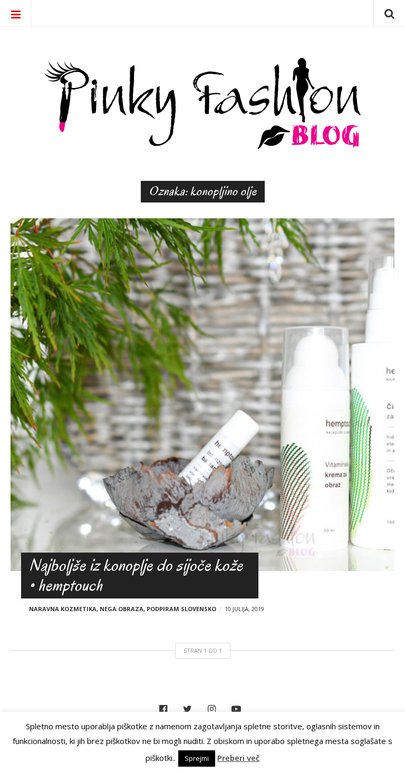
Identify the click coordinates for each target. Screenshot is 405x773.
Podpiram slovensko (181, 609)
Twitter (190, 709)
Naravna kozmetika (63, 609)
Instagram (214, 709)
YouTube (239, 709)
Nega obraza (121, 609)
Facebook (165, 709)
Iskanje (389, 13)
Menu (16, 13)
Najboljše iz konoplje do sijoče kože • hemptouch (136, 575)
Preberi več (238, 757)
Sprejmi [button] (197, 758)
